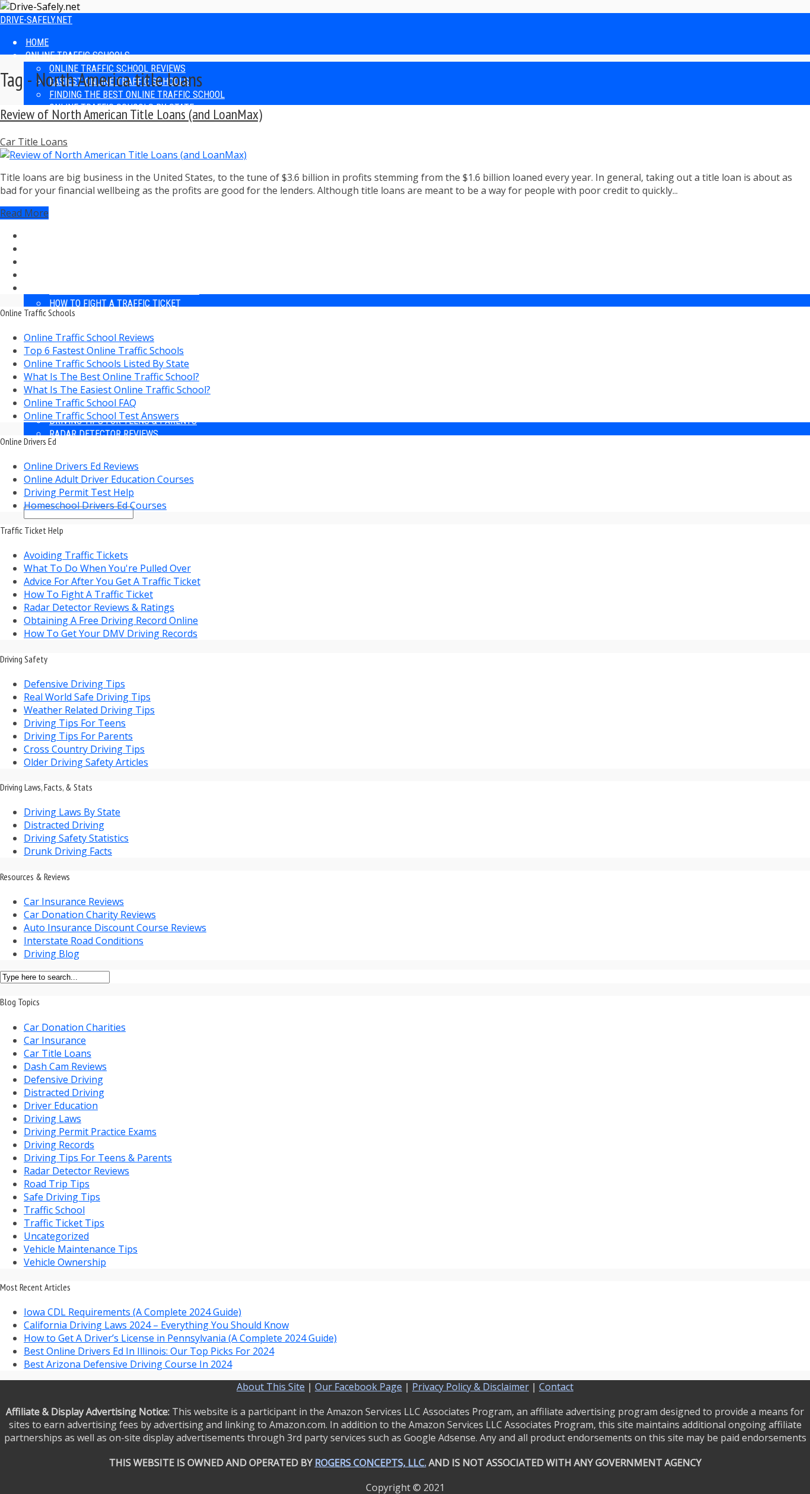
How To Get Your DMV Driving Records (110, 633)
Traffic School (54, 1209)
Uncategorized (56, 1236)
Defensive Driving (63, 1079)
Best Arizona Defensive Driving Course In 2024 (128, 1364)
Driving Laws (52, 1118)
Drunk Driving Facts (68, 851)
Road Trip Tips (57, 1183)
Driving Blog (51, 953)
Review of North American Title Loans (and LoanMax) (131, 114)
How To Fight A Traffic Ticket (88, 594)
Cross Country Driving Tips (84, 749)
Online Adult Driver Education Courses (109, 479)
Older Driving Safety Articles (86, 762)
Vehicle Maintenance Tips (81, 1249)
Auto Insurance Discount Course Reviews (115, 927)
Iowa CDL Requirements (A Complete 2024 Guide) (132, 1311)
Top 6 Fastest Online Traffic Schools (104, 350)
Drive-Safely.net (36, 20)
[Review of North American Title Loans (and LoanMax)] (123, 154)
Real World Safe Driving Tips (87, 696)
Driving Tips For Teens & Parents (98, 1157)
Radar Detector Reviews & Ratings (99, 607)
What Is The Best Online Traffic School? (111, 376)
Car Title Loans (34, 141)
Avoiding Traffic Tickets (76, 555)
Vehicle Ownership (65, 1262)
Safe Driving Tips (62, 1196)
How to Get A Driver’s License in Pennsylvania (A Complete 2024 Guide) (180, 1338)
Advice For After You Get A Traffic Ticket (112, 581)
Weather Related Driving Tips (89, 709)
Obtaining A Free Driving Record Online (111, 620)
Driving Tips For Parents (78, 736)
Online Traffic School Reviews (89, 337)
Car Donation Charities (75, 1027)
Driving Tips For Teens (75, 723)
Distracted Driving (64, 825)
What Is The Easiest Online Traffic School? (117, 389)
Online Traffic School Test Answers (101, 415)
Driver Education (61, 1105)
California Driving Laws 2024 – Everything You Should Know (156, 1324)
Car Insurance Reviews (74, 901)
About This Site (271, 1386)
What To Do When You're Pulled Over (107, 568)
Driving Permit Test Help (79, 492)
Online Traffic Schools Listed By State (106, 363)
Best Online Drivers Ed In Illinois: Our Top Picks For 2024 (149, 1351)
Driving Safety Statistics (76, 838)
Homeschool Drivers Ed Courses (95, 505)
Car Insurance (55, 1040)
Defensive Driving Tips (74, 683)
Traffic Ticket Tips (64, 1222)
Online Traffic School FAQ (80, 402)
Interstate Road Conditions (83, 940)
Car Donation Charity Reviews (90, 914)
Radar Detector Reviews (103, 329)
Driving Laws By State (72, 811)
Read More (24, 212)
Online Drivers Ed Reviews (81, 466)
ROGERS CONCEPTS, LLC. (370, 1462)
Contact (556, 1386)
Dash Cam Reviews (65, 1066)
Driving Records (59, 1144)
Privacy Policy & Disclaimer (470, 1386)
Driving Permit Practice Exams (90, 1131)
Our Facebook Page (358, 1386)
